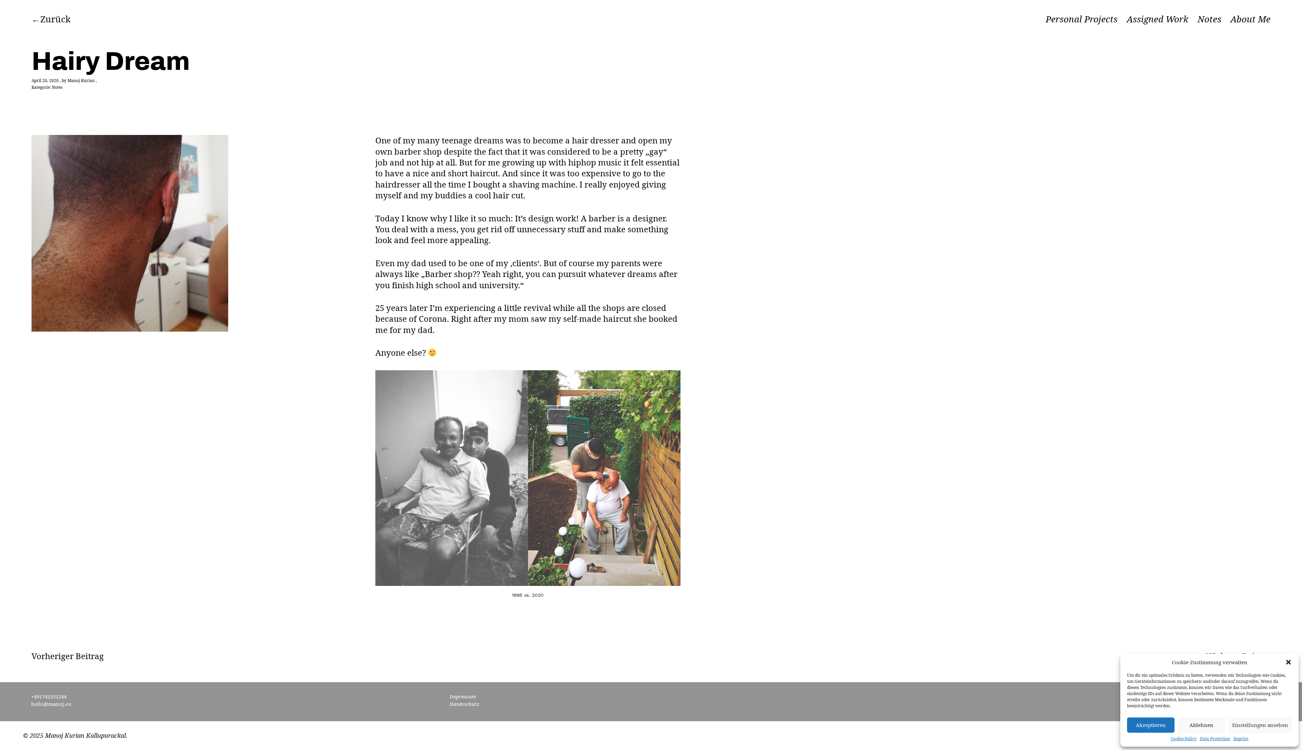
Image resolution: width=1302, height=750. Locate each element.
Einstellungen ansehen (1260, 725)
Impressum (463, 696)
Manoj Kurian (81, 80)
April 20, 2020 (45, 80)
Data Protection (1215, 739)
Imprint (1241, 739)
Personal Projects (1082, 19)
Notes (1209, 19)
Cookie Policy (1184, 739)
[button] (1288, 662)
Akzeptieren (1151, 725)
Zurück (55, 19)
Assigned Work (1157, 19)
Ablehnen (1201, 725)
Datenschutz (464, 703)
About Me (1250, 19)
